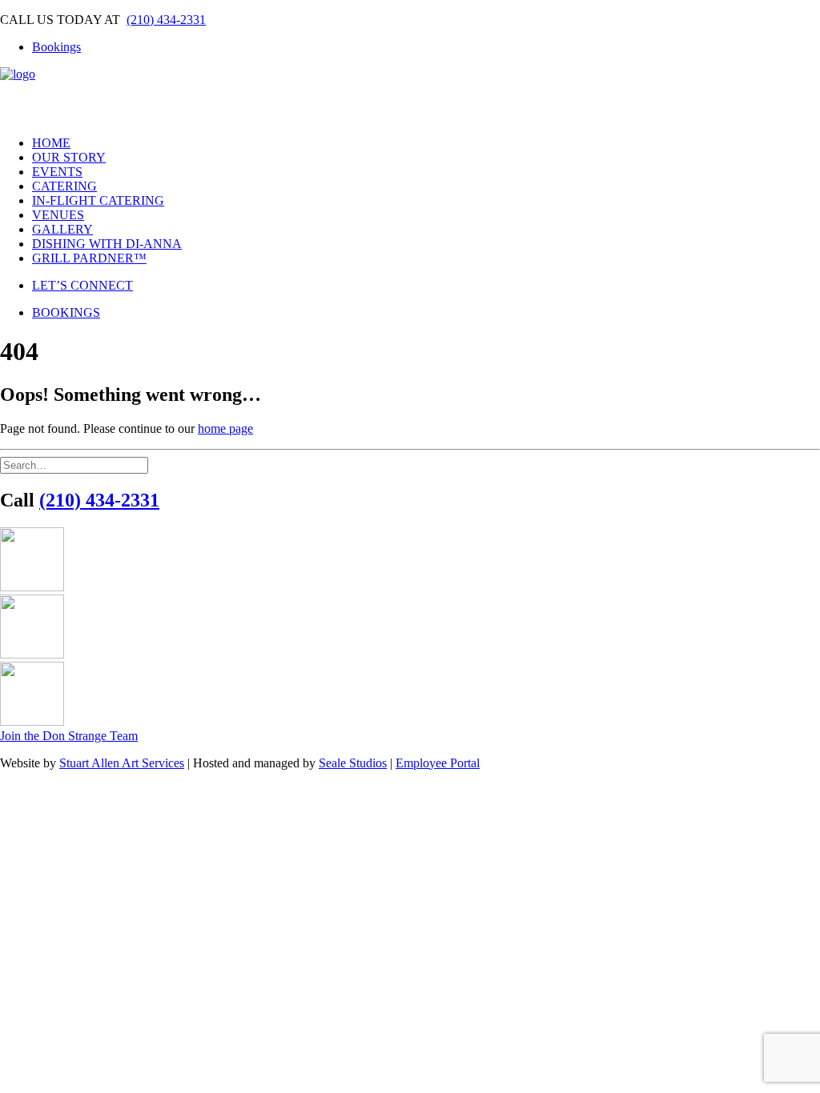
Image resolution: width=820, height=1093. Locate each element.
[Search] (74, 464)
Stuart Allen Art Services (121, 763)
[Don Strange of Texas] (410, 95)
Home (51, 143)
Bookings (56, 47)
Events (57, 171)
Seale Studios (353, 763)
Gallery (62, 229)
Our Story (69, 157)
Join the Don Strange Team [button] (69, 736)
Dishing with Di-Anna (107, 243)
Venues (58, 215)
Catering (64, 186)
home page (225, 428)
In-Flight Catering (98, 200)
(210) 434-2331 (166, 19)
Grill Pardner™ (89, 258)
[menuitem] (426, 47)
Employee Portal (438, 763)
